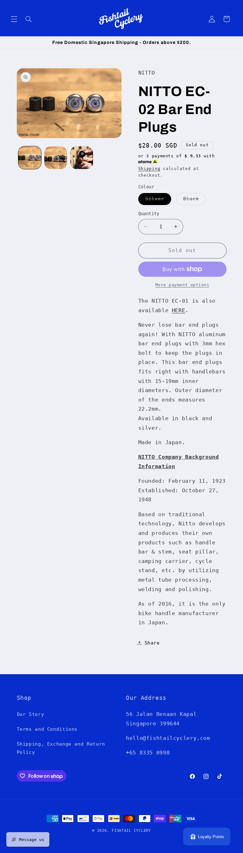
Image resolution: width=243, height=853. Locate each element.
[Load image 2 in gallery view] (55, 157)
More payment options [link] (182, 284)
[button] (14, 19)
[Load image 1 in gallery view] (29, 157)
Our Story (30, 714)
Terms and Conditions (47, 729)
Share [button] (152, 642)
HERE (178, 310)
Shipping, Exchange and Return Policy (61, 748)
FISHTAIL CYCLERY (131, 830)
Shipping (149, 168)
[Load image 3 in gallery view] (81, 157)
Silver (158, 200)
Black (194, 200)
